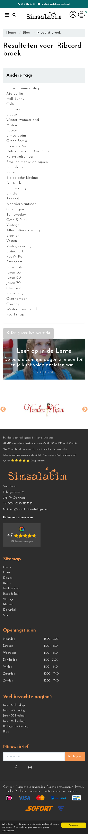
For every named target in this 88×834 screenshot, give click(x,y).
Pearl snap (15, 314)
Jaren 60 (13, 278)
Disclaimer (21, 791)
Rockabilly (14, 293)
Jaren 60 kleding (14, 710)
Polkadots (14, 267)
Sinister (12, 194)
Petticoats (14, 262)
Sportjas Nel (16, 146)
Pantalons (14, 167)
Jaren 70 (13, 283)
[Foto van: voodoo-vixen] (44, 409)
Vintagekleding (19, 246)
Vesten (11, 241)
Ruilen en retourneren (60, 787)
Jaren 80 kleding (14, 721)
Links (10, 791)
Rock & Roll (11, 594)
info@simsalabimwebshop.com (28, 509)
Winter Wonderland (22, 120)
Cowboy (12, 304)
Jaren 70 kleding (14, 715)
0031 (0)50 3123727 (20, 503)
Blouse (11, 114)
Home (11, 33)
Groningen (15, 209)
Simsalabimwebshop (23, 88)
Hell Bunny (15, 99)
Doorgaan (73, 825)
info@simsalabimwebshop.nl (55, 4)
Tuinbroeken (16, 215)
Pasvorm (13, 130)
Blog (26, 33)
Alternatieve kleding (23, 230)
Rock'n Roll (15, 257)
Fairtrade (14, 183)
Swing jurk (15, 251)
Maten (11, 125)
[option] (44, 409)
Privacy (79, 787)
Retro (10, 172)
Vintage (12, 225)
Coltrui (12, 104)
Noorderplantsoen (21, 204)
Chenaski (13, 288)
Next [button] (85, 409)
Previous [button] (3, 409)
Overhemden (16, 299)
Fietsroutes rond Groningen (29, 151)
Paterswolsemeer (20, 157)
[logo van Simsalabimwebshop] (44, 15)
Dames (7, 578)
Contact (8, 787)
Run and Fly (16, 188)
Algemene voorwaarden (30, 787)
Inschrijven (74, 756)
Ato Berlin (14, 94)
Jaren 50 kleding (14, 705)
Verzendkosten (71, 791)
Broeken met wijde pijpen (27, 162)
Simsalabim (16, 136)
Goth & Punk (17, 220)
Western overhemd (21, 309)
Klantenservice (51, 791)
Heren (7, 572)
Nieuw (7, 567)
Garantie (35, 791)
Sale (6, 615)
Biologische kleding (22, 178)
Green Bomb (16, 141)
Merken (8, 604)
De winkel (9, 609)
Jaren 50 (13, 273)
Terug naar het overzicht (29, 333)
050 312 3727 (28, 4)
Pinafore (13, 109)
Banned (12, 199)
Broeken (12, 236)
